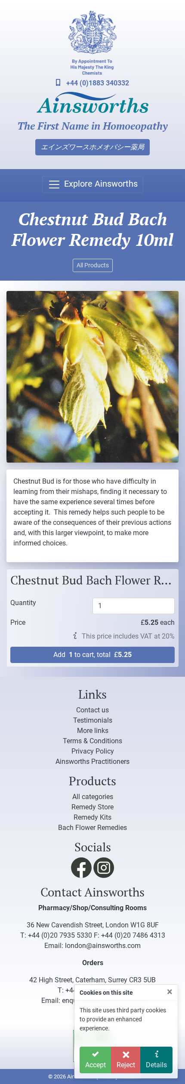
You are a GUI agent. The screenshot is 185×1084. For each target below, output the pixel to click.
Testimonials (92, 720)
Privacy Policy (92, 751)
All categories (92, 797)
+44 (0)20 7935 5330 (60, 935)
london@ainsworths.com (103, 946)
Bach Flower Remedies (92, 828)
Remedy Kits (92, 817)
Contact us (92, 710)
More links (92, 731)
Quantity (23, 602)
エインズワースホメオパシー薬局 (92, 147)
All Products (93, 265)
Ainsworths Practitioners (93, 761)
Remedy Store (92, 807)
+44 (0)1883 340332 (97, 83)
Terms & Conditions (92, 741)
